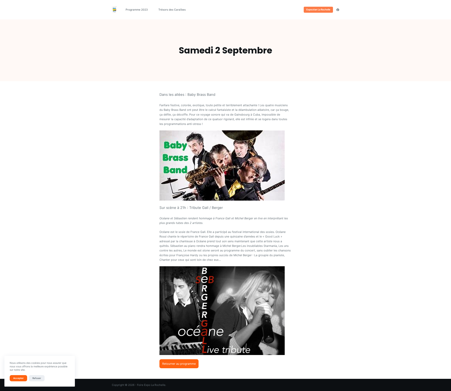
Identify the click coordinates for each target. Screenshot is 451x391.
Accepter (18, 378)
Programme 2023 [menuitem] (137, 9)
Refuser (36, 378)
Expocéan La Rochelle (318, 9)
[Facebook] (337, 9)
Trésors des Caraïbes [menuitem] (172, 9)
